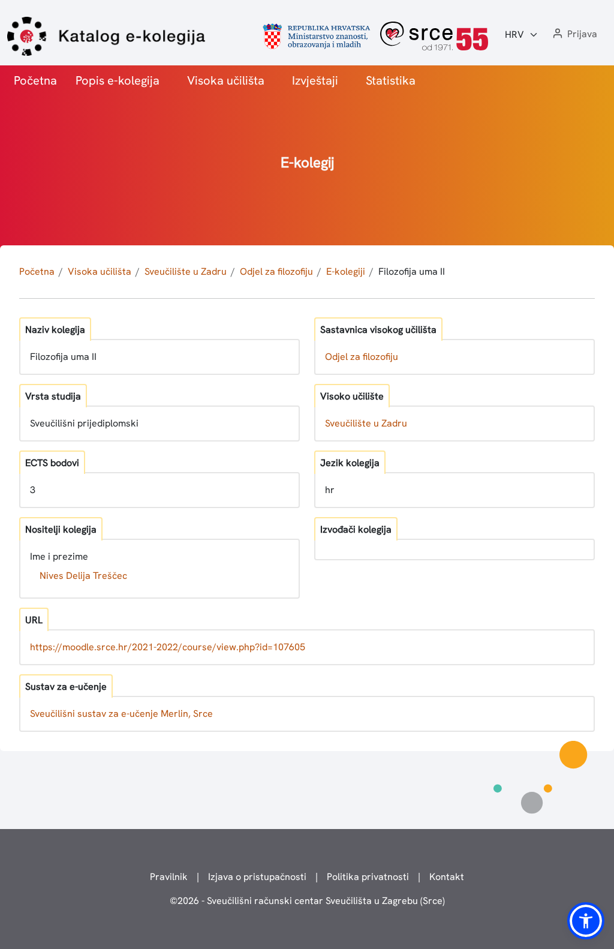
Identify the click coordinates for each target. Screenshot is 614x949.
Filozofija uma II (411, 271)
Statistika (391, 80)
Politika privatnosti (368, 876)
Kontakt (446, 876)
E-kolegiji (345, 271)
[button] (574, 34)
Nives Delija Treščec (83, 575)
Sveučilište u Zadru (186, 271)
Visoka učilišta (225, 80)
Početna (35, 80)
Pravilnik (169, 876)
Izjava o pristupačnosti (257, 876)
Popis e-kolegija (117, 80)
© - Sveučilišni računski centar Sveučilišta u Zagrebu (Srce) (307, 900)
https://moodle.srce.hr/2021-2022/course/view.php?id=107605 (167, 647)
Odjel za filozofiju (276, 271)
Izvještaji (315, 80)
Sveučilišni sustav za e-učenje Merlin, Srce (121, 713)
